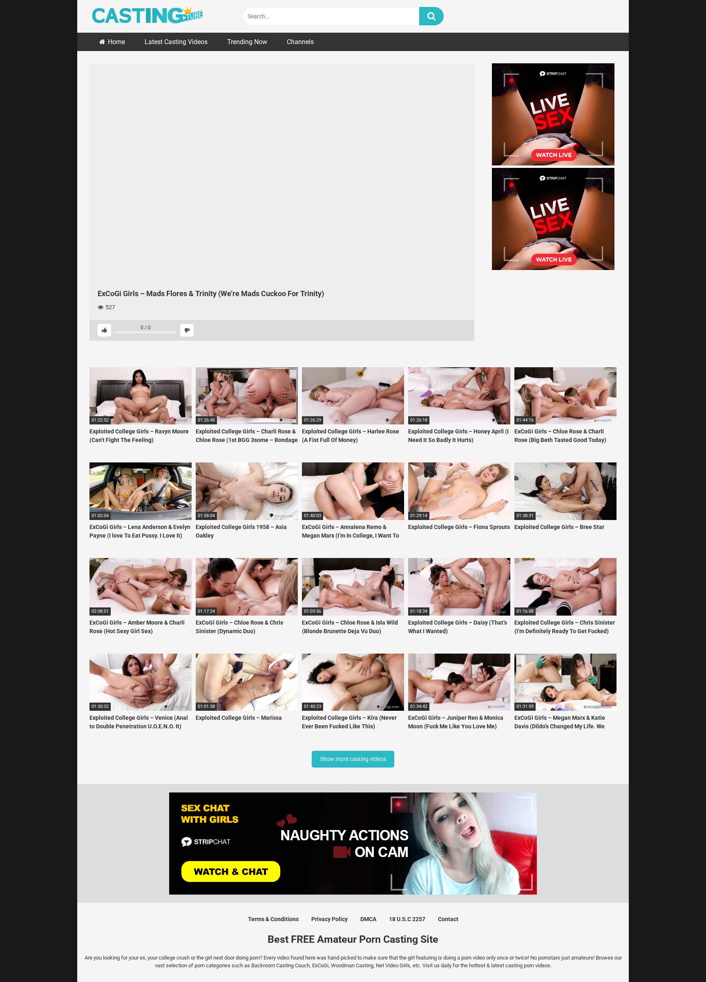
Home (116, 42)
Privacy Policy (329, 919)
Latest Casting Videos (176, 42)
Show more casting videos (353, 759)
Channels (300, 42)
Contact (448, 919)
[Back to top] (679, 957)
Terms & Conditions (273, 919)
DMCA (368, 919)
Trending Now (247, 42)
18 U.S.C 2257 (407, 919)
